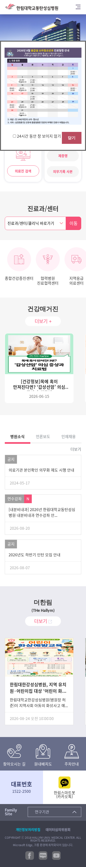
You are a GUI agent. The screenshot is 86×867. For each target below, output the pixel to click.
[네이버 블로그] (43, 855)
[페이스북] (29, 855)
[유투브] (56, 855)
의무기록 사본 (63, 171)
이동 (74, 223)
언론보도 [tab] (43, 437)
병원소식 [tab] (17, 437)
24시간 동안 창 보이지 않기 (39, 136)
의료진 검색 (23, 171)
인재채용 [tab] (68, 437)
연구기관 (42, 812)
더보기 (75, 449)
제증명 (63, 156)
